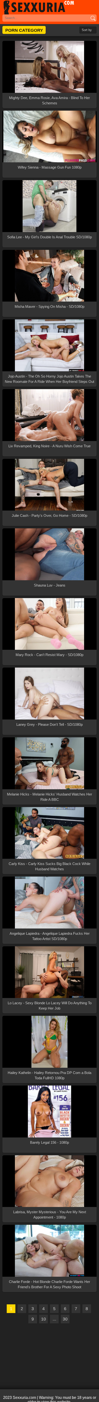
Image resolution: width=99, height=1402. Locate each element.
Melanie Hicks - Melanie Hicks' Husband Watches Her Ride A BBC (49, 797)
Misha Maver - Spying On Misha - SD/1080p (49, 306)
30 (65, 1319)
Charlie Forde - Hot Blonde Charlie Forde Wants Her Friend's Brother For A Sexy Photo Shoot (49, 1284)
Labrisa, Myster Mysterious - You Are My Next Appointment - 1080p (49, 1214)
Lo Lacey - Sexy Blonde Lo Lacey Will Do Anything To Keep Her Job (50, 1005)
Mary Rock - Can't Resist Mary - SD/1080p (49, 655)
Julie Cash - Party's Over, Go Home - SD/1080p (49, 515)
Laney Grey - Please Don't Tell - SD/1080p (49, 724)
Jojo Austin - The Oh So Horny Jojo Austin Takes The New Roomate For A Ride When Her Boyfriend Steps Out (49, 379)
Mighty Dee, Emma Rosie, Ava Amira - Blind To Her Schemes (49, 100)
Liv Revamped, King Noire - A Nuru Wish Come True (49, 446)
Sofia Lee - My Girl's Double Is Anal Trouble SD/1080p (49, 237)
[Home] (49, 7)
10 (43, 1319)
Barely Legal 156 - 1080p (49, 1142)
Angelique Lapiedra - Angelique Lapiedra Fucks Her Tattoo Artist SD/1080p (50, 936)
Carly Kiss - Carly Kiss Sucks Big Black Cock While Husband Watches (49, 866)
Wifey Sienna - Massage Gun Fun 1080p (49, 167)
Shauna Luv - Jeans (49, 585)
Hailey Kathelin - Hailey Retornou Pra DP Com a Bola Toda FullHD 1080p (49, 1075)
